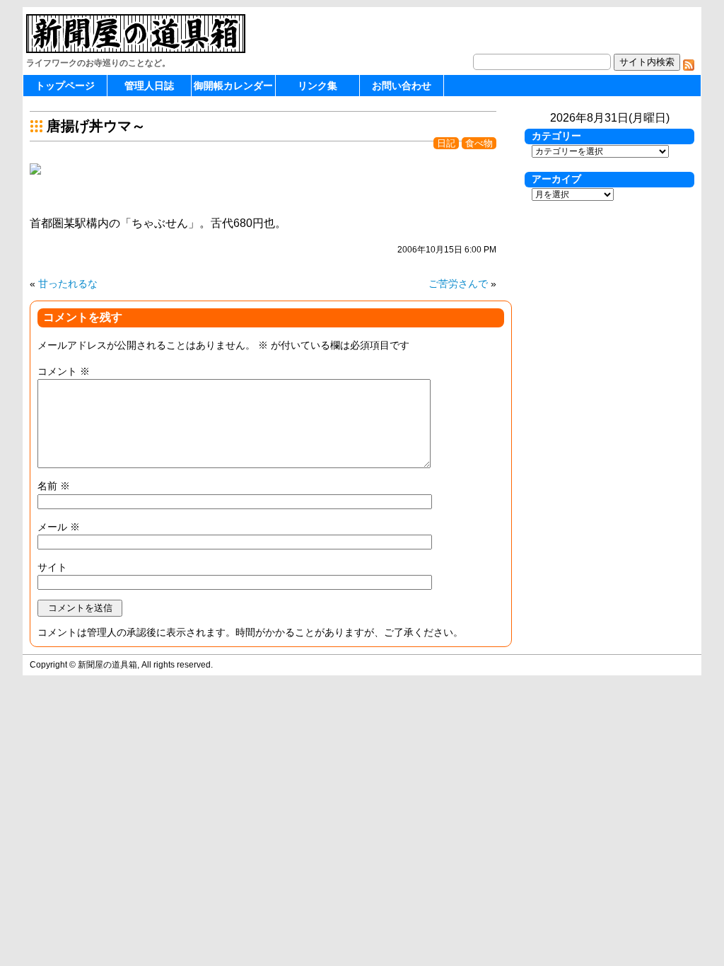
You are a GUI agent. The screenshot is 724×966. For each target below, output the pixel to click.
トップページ (65, 85)
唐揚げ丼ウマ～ (96, 126)
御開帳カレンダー (233, 85)
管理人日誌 (149, 85)
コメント (63, 371)
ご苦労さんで (458, 283)
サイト (52, 567)
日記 (446, 143)
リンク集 (317, 85)
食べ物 (479, 143)
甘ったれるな (68, 283)
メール (58, 527)
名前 (53, 485)
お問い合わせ (401, 85)
